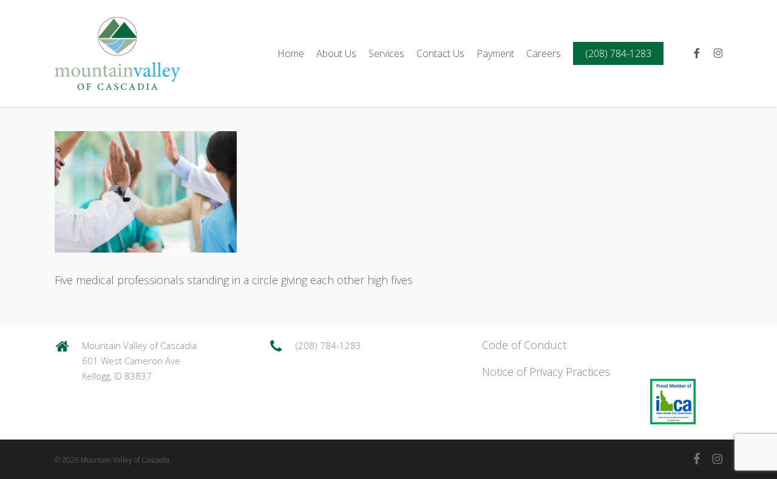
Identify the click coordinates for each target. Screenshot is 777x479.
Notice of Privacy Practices (546, 371)
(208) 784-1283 (328, 345)
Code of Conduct (524, 345)
